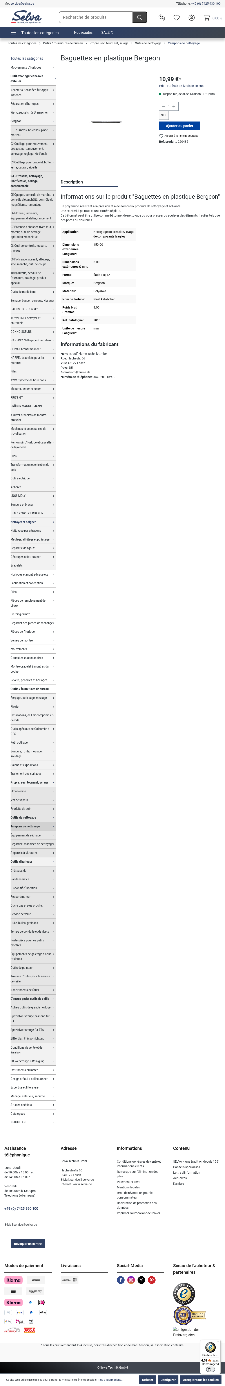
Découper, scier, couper (26, 557)
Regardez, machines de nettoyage (32, 844)
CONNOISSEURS (21, 332)
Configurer (168, 1380)
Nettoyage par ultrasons (26, 531)
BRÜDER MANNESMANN (26, 406)
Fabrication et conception (27, 583)
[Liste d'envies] (175, 17)
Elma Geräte (18, 791)
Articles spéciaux (22, 1105)
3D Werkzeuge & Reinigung (27, 1061)
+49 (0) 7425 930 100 (206, 3)
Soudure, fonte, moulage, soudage (26, 753)
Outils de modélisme (23, 292)
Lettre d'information (186, 1172)
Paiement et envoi (129, 1182)
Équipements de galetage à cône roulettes (31, 956)
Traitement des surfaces (26, 774)
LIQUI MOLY (18, 496)
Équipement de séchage (26, 835)
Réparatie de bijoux (23, 548)
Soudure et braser (22, 505)
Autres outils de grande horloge (31, 1007)
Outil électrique (20, 478)
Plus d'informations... (110, 1379)
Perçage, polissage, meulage (29, 698)
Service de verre (21, 914)
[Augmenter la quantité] (174, 106)
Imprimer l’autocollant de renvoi (138, 1213)
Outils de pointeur (22, 968)
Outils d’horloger (21, 862)
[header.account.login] (190, 17)
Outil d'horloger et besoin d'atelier (27, 78)
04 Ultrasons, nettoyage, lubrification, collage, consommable (27, 181)
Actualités (180, 1178)
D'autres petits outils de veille (30, 999)
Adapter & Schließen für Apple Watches (30, 92)
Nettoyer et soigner (23, 522)
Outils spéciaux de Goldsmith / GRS (30, 731)
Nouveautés (83, 32)
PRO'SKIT (17, 398)
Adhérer (16, 487)
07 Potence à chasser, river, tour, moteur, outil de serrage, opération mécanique (31, 232)
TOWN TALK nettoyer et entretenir (25, 320)
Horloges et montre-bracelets (29, 574)
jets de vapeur (19, 800)
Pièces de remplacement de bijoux (28, 603)
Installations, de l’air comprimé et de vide (32, 717)
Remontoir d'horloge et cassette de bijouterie (31, 444)
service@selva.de (22, 3)
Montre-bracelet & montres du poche (30, 668)
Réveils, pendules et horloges (29, 680)
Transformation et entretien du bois (30, 467)
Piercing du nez (20, 614)
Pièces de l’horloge (23, 632)
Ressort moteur (21, 897)
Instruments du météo (24, 1070)
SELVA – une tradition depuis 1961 (196, 1161)
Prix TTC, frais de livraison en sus (181, 86)
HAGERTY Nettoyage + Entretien (31, 340)
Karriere (178, 1183)
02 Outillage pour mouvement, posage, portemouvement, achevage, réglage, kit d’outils (29, 149)
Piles (14, 371)
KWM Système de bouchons (28, 380)
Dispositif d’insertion (24, 888)
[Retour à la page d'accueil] (26, 17)
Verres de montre (22, 640)
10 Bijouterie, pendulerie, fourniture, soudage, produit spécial (28, 278)
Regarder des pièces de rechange (32, 623)
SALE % (107, 32)
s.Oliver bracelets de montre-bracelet (29, 417)
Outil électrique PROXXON (27, 513)
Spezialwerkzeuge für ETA (27, 1030)
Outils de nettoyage (23, 817)
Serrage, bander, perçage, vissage (32, 301)
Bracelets (17, 565)
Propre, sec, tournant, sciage (29, 782)
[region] (105, 122)
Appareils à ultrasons (24, 853)
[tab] (89, 182)
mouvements (19, 649)
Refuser (147, 1380)
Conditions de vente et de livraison (26, 1050)
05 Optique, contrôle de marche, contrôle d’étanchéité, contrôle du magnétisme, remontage (32, 200)
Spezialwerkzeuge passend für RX (30, 1018)
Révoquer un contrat (28, 1244)
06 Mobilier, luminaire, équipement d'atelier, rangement (31, 215)
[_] (105, 122)
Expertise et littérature (24, 1087)
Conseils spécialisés (186, 1167)
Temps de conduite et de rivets (30, 931)
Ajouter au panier (179, 126)
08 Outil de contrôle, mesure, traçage (29, 248)
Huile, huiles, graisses (24, 923)
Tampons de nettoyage (25, 826)
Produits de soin (21, 809)
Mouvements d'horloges (26, 67)
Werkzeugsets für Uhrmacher (29, 112)
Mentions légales (128, 1187)
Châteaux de (18, 871)
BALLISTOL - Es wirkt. (24, 309)
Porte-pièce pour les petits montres (27, 942)
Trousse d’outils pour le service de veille (30, 978)
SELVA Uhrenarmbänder (26, 349)
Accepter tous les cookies (201, 1380)
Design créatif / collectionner (29, 1079)
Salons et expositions (24, 765)
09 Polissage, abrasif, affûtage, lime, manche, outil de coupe (30, 261)
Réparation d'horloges (25, 104)
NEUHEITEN (18, 1122)
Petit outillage (19, 742)
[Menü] (218, 1342)
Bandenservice (20, 879)
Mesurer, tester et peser (26, 389)
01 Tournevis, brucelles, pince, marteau (30, 132)
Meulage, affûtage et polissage (30, 539)
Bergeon (16, 121)
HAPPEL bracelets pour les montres (28, 360)
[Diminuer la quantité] (163, 106)
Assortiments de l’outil (25, 990)
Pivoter (15, 707)
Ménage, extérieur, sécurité (28, 1096)
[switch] (210, 1369)
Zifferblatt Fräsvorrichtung (27, 1038)
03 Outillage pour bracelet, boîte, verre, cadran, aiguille (31, 164)
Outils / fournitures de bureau (30, 689)
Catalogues (18, 1114)
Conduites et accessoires (27, 658)
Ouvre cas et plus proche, (27, 905)
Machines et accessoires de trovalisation (28, 431)
